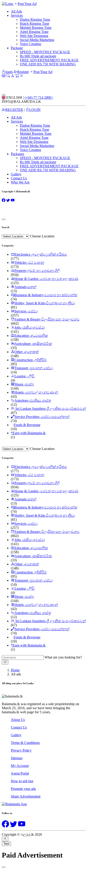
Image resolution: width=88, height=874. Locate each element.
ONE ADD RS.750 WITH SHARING (48, 64)
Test (6, 843)
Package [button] (17, 48)
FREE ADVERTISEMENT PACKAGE (49, 60)
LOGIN (35, 110)
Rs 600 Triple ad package (38, 56)
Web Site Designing (34, 36)
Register (23, 72)
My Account (20, 766)
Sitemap (16, 758)
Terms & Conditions (25, 743)
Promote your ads (23, 789)
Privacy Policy (21, 750)
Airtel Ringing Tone (34, 32)
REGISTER (14, 110)
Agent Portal (20, 773)
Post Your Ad (27, 4)
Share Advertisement (25, 796)
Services (17, 15)
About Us (18, 720)
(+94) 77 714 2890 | (39, 97)
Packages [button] (17, 154)
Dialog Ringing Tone (35, 19)
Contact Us (19, 178)
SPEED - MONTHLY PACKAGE (45, 52)
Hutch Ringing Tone (34, 23)
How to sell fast (22, 781)
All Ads (16, 11)
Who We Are (20, 182)
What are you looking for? (63, 657)
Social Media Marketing (37, 40)
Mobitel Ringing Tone (35, 28)
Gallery (16, 174)
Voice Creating (30, 44)
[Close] (3, 94)
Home (15, 670)
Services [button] (17, 121)
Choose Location (42, 236)
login (9, 72)
